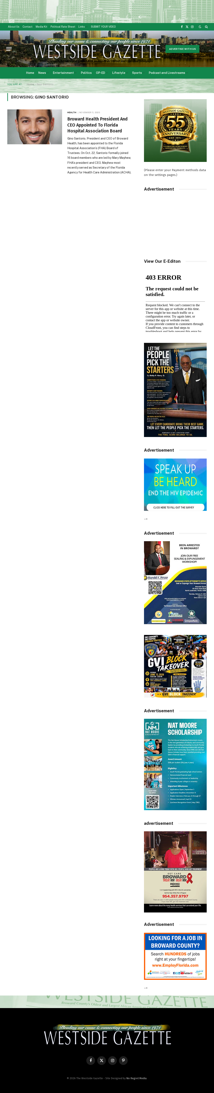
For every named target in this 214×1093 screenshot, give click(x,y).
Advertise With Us (182, 48)
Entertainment (63, 72)
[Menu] (9, 49)
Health (71, 112)
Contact (27, 26)
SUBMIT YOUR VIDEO (103, 26)
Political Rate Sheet (63, 26)
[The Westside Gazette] (96, 49)
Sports (137, 72)
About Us (13, 26)
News (42, 72)
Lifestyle (118, 72)
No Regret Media (136, 1078)
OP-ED (100, 72)
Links (81, 26)
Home (30, 72)
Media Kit (41, 26)
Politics (86, 72)
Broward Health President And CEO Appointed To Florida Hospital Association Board (97, 125)
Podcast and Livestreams (167, 72)
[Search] (206, 27)
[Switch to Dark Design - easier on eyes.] (200, 26)
